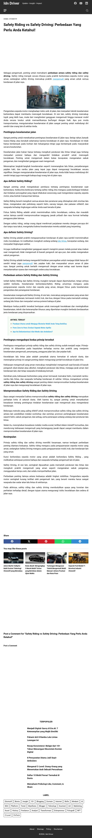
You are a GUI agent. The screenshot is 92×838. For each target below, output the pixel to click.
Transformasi (46, 810)
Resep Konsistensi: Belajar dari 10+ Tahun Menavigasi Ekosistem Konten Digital (44, 749)
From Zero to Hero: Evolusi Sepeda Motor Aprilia (32, 328)
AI (82, 801)
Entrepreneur (59, 810)
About (32, 829)
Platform (14, 806)
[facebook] (12, 541)
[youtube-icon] (81, 3)
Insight (25, 801)
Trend (23, 806)
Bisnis (17, 801)
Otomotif (8, 801)
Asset (7, 810)
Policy (48, 829)
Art (69, 806)
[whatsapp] (63, 541)
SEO (6, 806)
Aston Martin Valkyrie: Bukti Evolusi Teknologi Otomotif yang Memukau (13, 568)
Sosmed (62, 806)
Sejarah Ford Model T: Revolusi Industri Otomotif (77, 568)
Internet (59, 801)
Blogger (42, 806)
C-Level (8, 815)
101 (32, 801)
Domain (49, 801)
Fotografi (70, 810)
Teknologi (52, 806)
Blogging (40, 801)
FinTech (17, 815)
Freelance (25, 810)
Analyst (35, 810)
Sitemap (40, 829)
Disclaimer (58, 829)
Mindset (75, 801)
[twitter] (29, 541)
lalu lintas (62, 241)
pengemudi (28, 263)
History (15, 810)
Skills (67, 801)
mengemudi (58, 79)
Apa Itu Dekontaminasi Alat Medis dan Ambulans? (33, 332)
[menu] (6, 10)
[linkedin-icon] (86, 3)
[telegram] (79, 541)
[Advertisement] (46, 51)
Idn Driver (11, 3)
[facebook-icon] (75, 3)
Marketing (78, 806)
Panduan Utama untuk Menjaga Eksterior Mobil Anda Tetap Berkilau (40, 324)
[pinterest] (46, 541)
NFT (79, 810)
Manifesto (32, 806)
